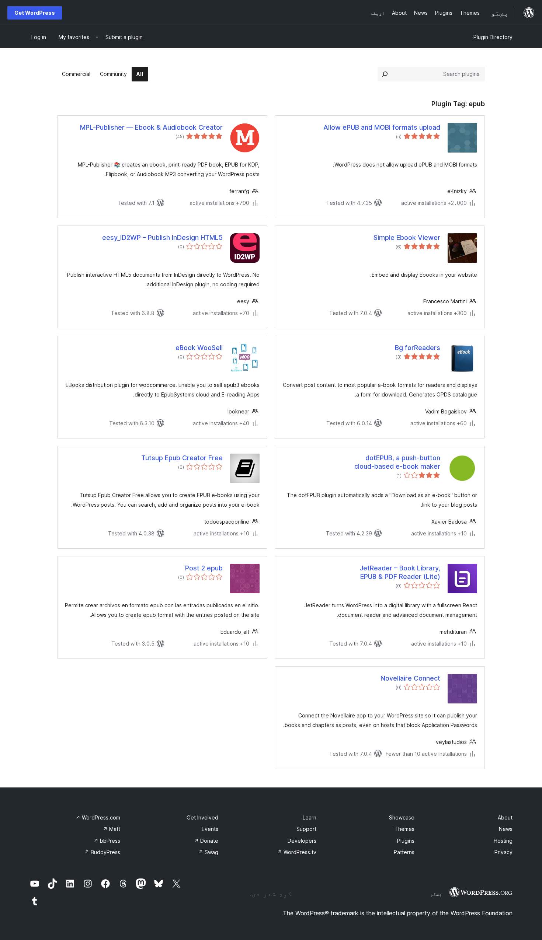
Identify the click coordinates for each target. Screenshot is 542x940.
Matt (111, 829)
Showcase (401, 817)
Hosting (503, 841)
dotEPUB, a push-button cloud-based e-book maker (397, 462)
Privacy (503, 852)
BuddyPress (102, 852)
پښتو (436, 894)
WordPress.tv (296, 852)
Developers (302, 841)
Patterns (404, 852)
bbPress (107, 841)
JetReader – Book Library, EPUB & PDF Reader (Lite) (399, 572)
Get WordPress (34, 13)
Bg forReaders (417, 348)
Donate (206, 841)
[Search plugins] (385, 74)
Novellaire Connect (410, 678)
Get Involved (202, 817)
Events (210, 829)
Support (306, 829)
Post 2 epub (204, 568)
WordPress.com (98, 817)
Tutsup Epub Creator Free (182, 458)
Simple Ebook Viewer (407, 237)
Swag (208, 852)
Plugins (405, 841)
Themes (404, 829)
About (505, 817)
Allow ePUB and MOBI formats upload (381, 127)
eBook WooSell (199, 348)
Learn (309, 817)
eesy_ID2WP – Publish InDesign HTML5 (162, 237)
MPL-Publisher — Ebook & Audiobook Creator (151, 127)
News (506, 829)
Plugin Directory (493, 37)
